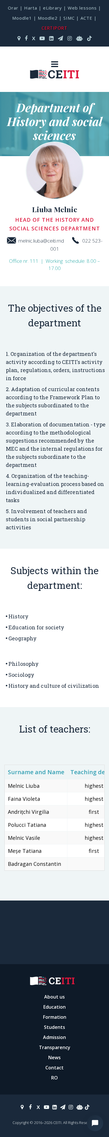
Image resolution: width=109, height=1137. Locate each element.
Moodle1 (22, 18)
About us (54, 997)
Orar (13, 8)
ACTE (86, 18)
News (54, 1057)
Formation (54, 1017)
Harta (30, 8)
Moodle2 (48, 18)
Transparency (54, 1047)
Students (54, 1027)
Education (54, 1007)
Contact (54, 1067)
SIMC (69, 18)
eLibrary (52, 8)
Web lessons (82, 8)
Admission (54, 1037)
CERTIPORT (54, 28)
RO (54, 1078)
